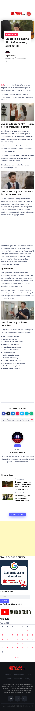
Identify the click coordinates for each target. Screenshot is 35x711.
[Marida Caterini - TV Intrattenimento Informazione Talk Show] (18, 13)
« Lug (16, 657)
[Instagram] (24, 699)
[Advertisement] (17, 538)
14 (22, 639)
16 (32, 639)
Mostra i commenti (17, 514)
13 (17, 639)
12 (12, 639)
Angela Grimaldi (10, 56)
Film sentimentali (11, 34)
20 (18, 643)
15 (27, 639)
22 (27, 643)
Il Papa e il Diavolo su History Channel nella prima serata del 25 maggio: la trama (23, 485)
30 (32, 648)
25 (8, 648)
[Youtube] (18, 699)
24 (3, 648)
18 (7, 643)
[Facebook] (11, 699)
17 (2, 643)
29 (27, 648)
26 (13, 648)
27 (18, 648)
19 (12, 643)
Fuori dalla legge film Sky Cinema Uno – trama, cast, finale (23, 498)
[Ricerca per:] (15, 596)
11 (7, 639)
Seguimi (17, 446)
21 (22, 643)
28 (23, 648)
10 (2, 639)
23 (32, 643)
